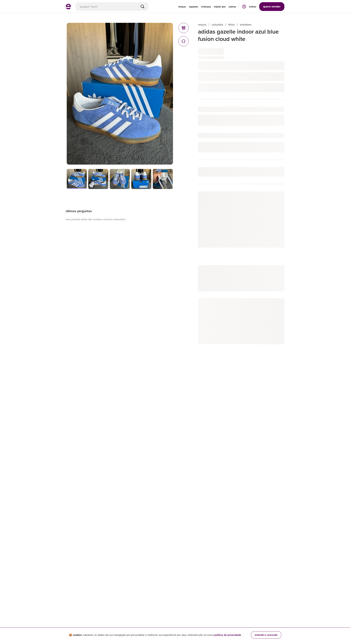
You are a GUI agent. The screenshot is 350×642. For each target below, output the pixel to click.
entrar (252, 6)
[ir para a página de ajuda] (244, 6)
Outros (232, 6)
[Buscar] (142, 6)
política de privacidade (227, 635)
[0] (183, 28)
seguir (276, 198)
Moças (182, 6)
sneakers (245, 24)
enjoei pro (220, 6)
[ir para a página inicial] (68, 8)
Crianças (206, 6)
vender (272, 6)
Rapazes (193, 6)
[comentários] (183, 41)
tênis (231, 24)
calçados (217, 24)
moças (202, 24)
